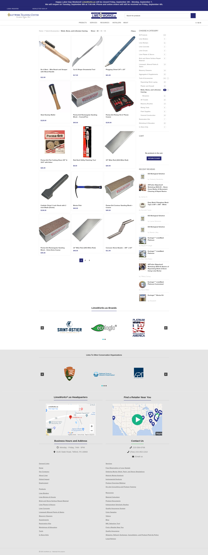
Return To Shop (154, 158)
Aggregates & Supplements (148, 74)
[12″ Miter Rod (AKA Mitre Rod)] (87, 229)
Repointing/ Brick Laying (149, 82)
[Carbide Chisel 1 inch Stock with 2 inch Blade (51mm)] (55, 187)
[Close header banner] (205, 3)
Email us (139, 456)
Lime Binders (143, 39)
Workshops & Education (48, 527)
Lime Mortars (143, 43)
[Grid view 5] (114, 31)
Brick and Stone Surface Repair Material (150, 59)
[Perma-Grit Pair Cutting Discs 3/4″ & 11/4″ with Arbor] (55, 142)
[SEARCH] (193, 15)
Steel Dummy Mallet (48, 115)
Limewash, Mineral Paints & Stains (148, 65)
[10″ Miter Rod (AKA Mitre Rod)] (120, 142)
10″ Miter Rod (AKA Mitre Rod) (117, 160)
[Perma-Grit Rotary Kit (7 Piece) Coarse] (120, 97)
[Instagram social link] (24, 8)
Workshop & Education (147, 123)
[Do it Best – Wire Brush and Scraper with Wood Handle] (55, 51)
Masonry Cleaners (145, 70)
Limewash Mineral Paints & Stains (51, 512)
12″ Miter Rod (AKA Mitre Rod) (84, 248)
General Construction (148, 115)
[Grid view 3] (121, 31)
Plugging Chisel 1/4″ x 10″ (115, 69)
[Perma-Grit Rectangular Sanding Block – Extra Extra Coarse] (55, 229)
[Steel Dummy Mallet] (55, 97)
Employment (43, 483)
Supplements (44, 520)
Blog (107, 520)
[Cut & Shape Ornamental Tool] (87, 51)
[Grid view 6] (118, 31)
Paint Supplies (145, 111)
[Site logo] (104, 15)
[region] (104, 327)
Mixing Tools (145, 107)
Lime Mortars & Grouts (47, 497)
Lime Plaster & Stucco (146, 54)
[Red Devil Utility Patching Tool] (87, 142)
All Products (143, 35)
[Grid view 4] (125, 31)
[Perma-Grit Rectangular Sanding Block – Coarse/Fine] (87, 97)
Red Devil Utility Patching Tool (84, 160)
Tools (41, 531)
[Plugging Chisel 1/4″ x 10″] (120, 51)
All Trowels (144, 100)
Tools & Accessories (52, 31)
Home (41, 31)
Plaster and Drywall (147, 86)
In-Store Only (143, 127)
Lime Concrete (144, 47)
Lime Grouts (143, 50)
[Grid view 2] (111, 31)
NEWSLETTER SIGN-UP (39, 9)
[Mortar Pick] (87, 187)
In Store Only (44, 535)
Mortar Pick (77, 205)
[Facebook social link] (22, 8)
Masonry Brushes (147, 104)
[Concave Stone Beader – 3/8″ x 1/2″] (120, 229)
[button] (42, 328)
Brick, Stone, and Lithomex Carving (151, 91)
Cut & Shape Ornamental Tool (84, 69)
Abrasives (145, 96)
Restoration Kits (144, 119)
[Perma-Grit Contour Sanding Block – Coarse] (120, 187)
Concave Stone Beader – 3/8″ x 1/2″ (119, 248)
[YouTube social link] (27, 8)
